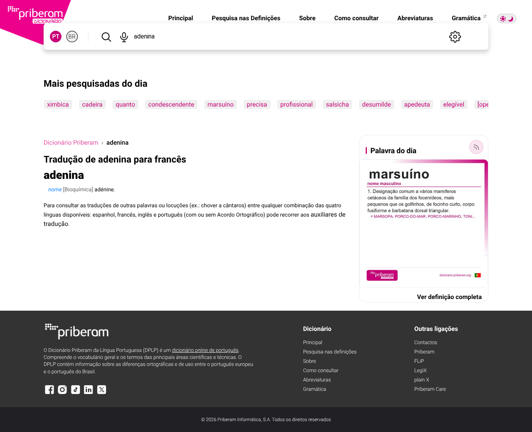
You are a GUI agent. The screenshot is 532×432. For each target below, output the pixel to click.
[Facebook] (49, 393)
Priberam (424, 352)
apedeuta (417, 104)
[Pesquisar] (106, 36)
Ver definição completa (449, 297)
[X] (101, 393)
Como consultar (356, 18)
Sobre (307, 18)
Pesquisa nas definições (329, 352)
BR (72, 36)
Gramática (467, 18)
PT (56, 36)
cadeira (92, 104)
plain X (421, 380)
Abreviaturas (415, 18)
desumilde (376, 104)
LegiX (420, 371)
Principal (180, 18)
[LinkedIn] (88, 393)
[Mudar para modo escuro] (506, 18)
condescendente (171, 104)
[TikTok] (75, 393)
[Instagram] (62, 393)
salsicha (337, 104)
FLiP (419, 361)
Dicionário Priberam (71, 142)
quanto (125, 104)
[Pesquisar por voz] (123, 36)
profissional (296, 104)
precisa (257, 104)
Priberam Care (430, 389)
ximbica (58, 104)
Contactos (425, 343)
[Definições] (454, 36)
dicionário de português (205, 350)
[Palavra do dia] (476, 147)
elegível (453, 104)
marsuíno (221, 104)
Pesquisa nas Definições (246, 18)
